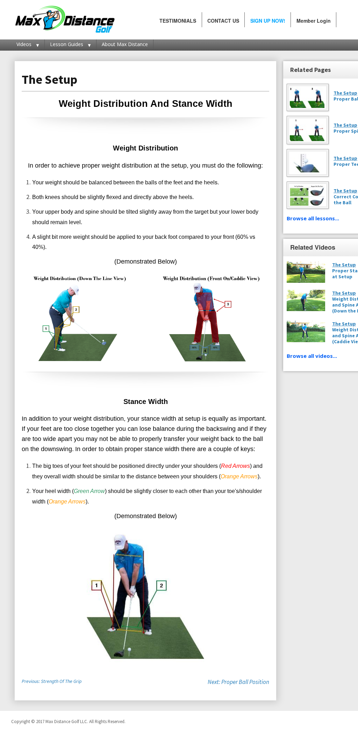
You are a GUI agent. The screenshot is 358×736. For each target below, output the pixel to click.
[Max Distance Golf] (65, 17)
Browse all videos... (312, 355)
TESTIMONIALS (177, 20)
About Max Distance (125, 44)
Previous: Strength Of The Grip (51, 681)
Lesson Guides (66, 44)
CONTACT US (223, 20)
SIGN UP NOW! (267, 20)
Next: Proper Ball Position (238, 682)
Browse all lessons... (313, 218)
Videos (23, 44)
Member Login (313, 20)
